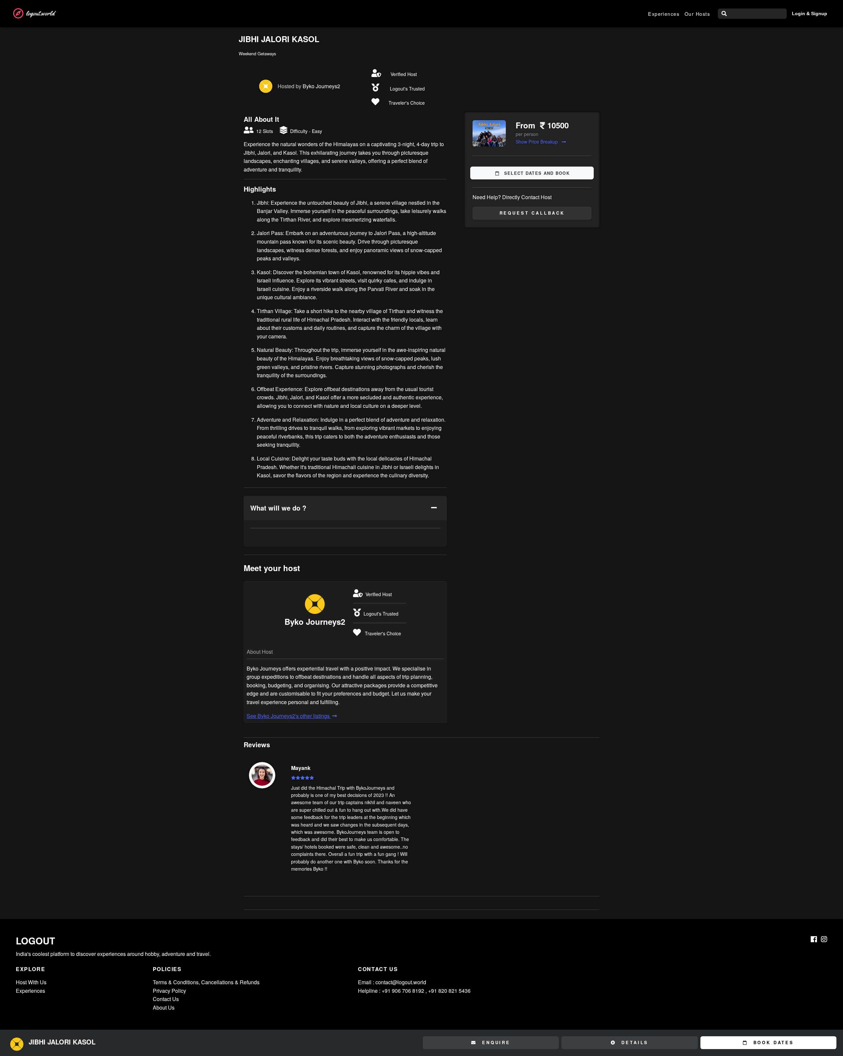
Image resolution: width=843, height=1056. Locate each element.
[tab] (345, 508)
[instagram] (824, 939)
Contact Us (166, 999)
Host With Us (31, 982)
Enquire (494, 1042)
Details (634, 1042)
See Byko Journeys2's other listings (289, 716)
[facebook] (814, 939)
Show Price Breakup (537, 141)
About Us (164, 1007)
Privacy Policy (169, 990)
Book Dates (772, 1042)
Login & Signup (809, 13)
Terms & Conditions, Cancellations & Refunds (206, 982)
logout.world (40, 13)
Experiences (663, 13)
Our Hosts (697, 13)
